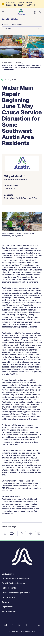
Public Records (9, 588)
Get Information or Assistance (15, 579)
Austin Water (7, 63)
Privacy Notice (8, 611)
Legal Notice (7, 607)
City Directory (8, 597)
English (35, 12)
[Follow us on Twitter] (18, 625)
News (18, 63)
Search (40, 12)
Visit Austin (7, 574)
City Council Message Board (15, 593)
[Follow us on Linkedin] (25, 625)
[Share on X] (22, 533)
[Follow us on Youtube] (32, 625)
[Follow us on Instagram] (12, 625)
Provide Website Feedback (14, 583)
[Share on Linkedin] (38, 533)
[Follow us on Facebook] (5, 625)
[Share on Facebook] (30, 533)
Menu (4, 12)
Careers (5, 602)
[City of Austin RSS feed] (38, 625)
